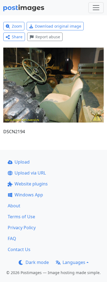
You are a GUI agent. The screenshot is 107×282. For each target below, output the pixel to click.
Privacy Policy (22, 228)
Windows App (29, 195)
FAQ (12, 239)
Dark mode (37, 262)
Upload (22, 162)
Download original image (58, 26)
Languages (74, 262)
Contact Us (19, 249)
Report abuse (47, 36)
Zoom (17, 26)
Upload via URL (30, 173)
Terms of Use (21, 217)
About (14, 206)
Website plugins (31, 184)
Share (17, 36)
